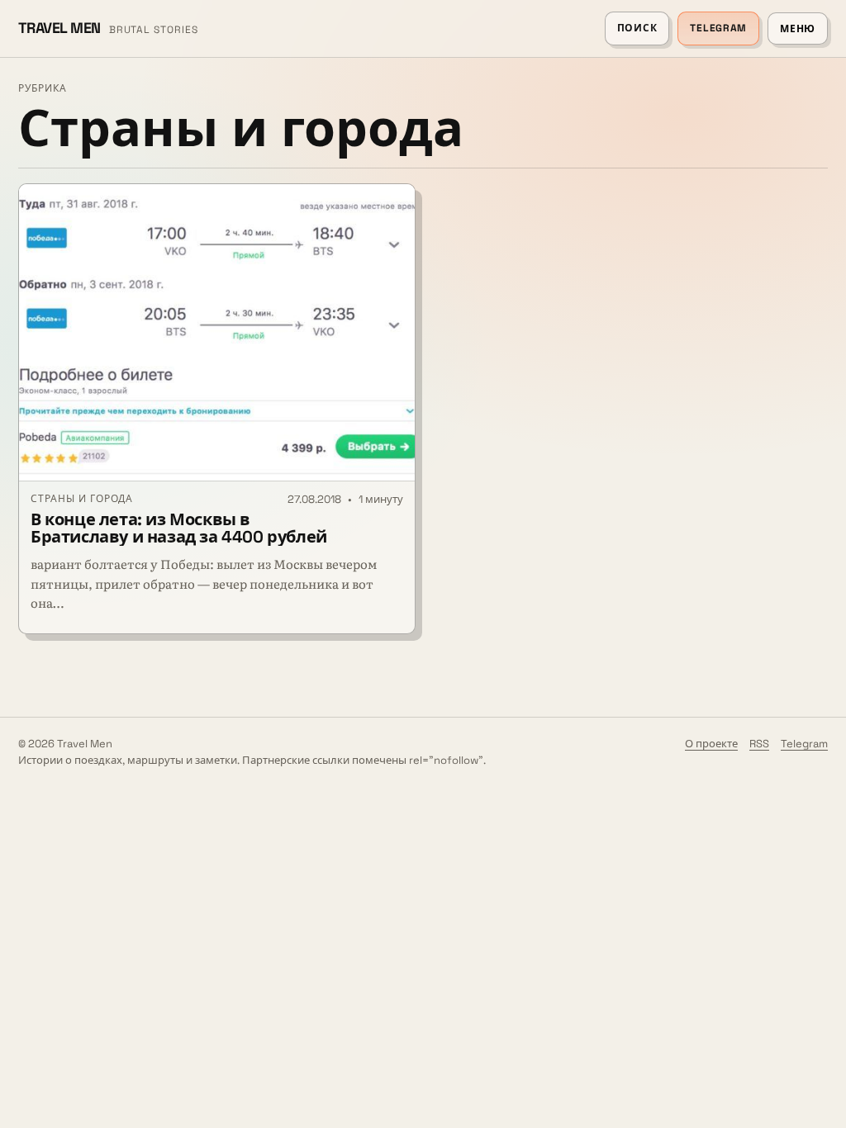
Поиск (637, 28)
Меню (797, 29)
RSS (759, 744)
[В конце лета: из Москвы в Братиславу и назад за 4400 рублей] (217, 332)
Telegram (718, 28)
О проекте (711, 744)
